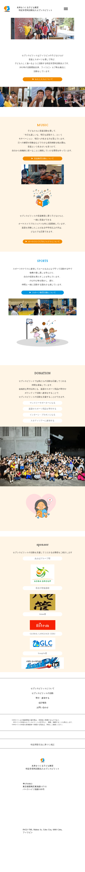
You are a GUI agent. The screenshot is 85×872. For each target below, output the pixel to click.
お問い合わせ (42, 707)
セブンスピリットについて (42, 688)
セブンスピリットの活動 (42, 693)
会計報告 (42, 703)
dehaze (65, 9)
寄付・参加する (42, 698)
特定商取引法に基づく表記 (42, 745)
